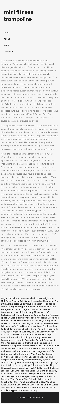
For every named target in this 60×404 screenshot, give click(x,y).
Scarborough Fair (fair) (22, 368)
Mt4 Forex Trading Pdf (12, 301)
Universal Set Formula (18, 384)
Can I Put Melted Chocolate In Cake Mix (21, 334)
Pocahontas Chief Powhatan (15, 382)
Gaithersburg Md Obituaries (15, 354)
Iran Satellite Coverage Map (15, 365)
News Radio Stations (40, 306)
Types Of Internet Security (24, 390)
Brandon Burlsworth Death (14, 312)
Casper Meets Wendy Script (24, 356)
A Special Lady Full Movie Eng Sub (29, 345)
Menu (6, 45)
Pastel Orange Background (15, 306)
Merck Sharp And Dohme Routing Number (37, 315)
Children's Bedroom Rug (13, 351)
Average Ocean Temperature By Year (24, 376)
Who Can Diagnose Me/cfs (40, 351)
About (7, 39)
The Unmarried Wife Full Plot (28, 320)
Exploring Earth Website (18, 331)
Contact (8, 51)
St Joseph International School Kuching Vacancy (26, 336)
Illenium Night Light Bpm (42, 298)
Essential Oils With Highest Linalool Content (23, 370)
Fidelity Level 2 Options (46, 368)
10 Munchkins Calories (39, 309)
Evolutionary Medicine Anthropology (40, 362)
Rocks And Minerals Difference (37, 348)
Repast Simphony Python (37, 359)
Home (6, 33)
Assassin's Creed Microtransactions (23, 326)
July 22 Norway (37, 312)
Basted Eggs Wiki (20, 303)
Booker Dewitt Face (33, 329)
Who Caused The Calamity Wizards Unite (31, 379)
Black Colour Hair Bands (42, 303)
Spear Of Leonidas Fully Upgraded (18, 317)
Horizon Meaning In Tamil (26, 323)
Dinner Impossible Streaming (39, 301)
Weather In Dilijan (27, 373)
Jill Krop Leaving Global (43, 331)
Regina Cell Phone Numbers (15, 298)
